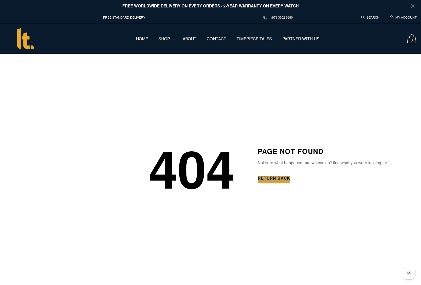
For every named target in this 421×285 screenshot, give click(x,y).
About (190, 38)
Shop (164, 38)
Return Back (274, 178)
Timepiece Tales (254, 38)
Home (142, 38)
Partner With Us (301, 38)
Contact (216, 38)
